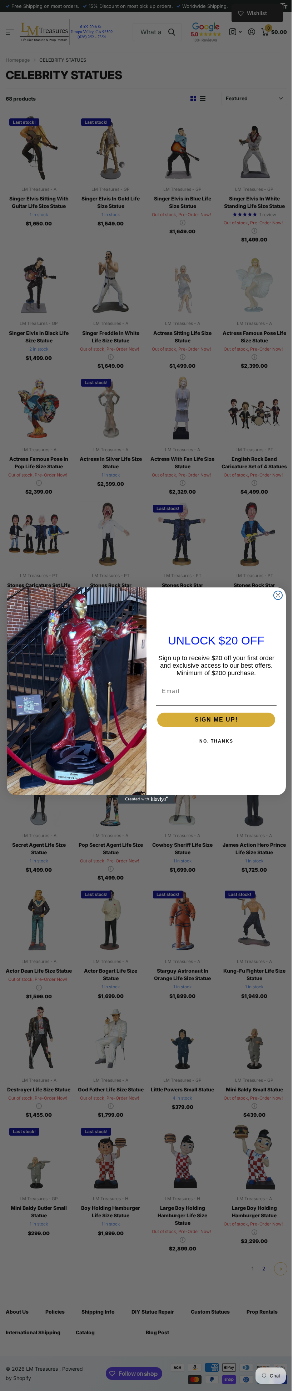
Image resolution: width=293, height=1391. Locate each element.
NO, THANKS (216, 741)
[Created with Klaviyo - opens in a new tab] (146, 799)
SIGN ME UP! (216, 720)
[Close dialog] (278, 595)
